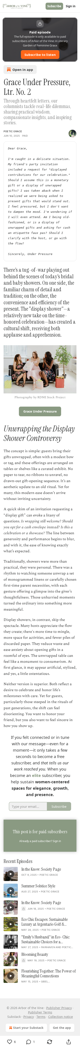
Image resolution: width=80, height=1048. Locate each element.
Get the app (62, 1028)
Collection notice (60, 1017)
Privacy (28, 1017)
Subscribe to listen (40, 54)
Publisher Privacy (59, 1008)
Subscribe (54, 6)
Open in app (22, 69)
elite (36, 775)
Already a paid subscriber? (40, 841)
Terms (41, 1017)
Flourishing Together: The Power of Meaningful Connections (48, 973)
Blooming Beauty (34, 954)
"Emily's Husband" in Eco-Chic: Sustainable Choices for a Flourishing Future (45, 939)
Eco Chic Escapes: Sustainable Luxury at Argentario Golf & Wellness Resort (44, 922)
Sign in (71, 6)
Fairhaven (48, 947)
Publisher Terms (40, 1012)
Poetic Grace (13, 131)
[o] (10, 873)
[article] (40, 874)
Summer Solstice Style (38, 886)
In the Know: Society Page (41, 869)
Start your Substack (28, 1028)
